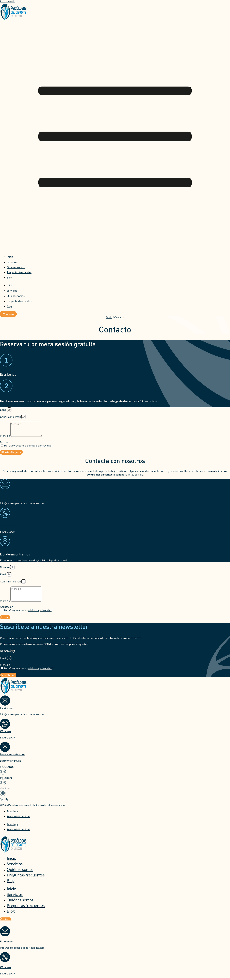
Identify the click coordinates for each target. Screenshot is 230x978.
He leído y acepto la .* (28, 445)
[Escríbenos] (5, 486)
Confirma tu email (10, 416)
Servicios (12, 261)
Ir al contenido (7, 1)
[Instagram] (3, 773)
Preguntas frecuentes (19, 272)
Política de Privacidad (18, 816)
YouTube (5, 788)
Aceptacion (6, 606)
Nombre (5, 567)
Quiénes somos (16, 267)
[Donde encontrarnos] (5, 751)
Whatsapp (7, 526)
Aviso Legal (12, 811)
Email (3, 409)
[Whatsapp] (5, 514)
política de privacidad (39, 445)
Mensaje (5, 435)
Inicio (10, 256)
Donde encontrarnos (12, 754)
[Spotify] (3, 794)
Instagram (6, 777)
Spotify (4, 799)
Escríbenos (8, 497)
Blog (9, 277)
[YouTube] (3, 784)
